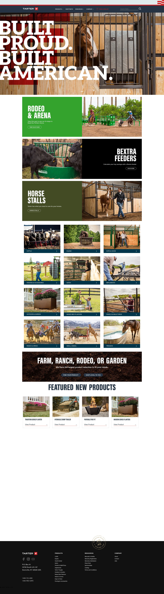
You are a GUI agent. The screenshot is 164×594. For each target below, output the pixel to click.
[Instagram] (28, 559)
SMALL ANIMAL (72, 346)
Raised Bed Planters (60, 574)
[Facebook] (23, 559)
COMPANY (118, 553)
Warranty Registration (91, 558)
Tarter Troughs (59, 570)
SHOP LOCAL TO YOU (93, 375)
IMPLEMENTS (110, 283)
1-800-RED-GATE (27, 581)
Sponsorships (88, 565)
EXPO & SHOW (111, 251)
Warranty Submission (90, 561)
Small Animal (58, 561)
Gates (56, 563)
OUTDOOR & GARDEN (34, 314)
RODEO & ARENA (32, 346)
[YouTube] (33, 559)
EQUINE (69, 251)
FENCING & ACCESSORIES (35, 283)
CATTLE (29, 251)
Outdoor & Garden (60, 572)
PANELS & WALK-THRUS (114, 314)
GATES (69, 283)
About (116, 556)
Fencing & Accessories (61, 581)
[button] (78, 91)
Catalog (87, 567)
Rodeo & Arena (59, 576)
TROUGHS (109, 346)
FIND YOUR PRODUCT (71, 375)
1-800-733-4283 (27, 578)
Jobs (116, 561)
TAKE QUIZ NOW (35, 127)
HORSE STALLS (34, 210)
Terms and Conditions (91, 570)
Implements (58, 567)
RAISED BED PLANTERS (74, 314)
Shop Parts (69, 9)
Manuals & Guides (90, 556)
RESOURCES (79, 9)
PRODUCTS (59, 553)
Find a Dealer (103, 9)
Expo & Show (58, 579)
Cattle (56, 556)
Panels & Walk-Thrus (60, 565)
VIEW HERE (131, 168)
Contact (117, 558)
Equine (57, 558)
